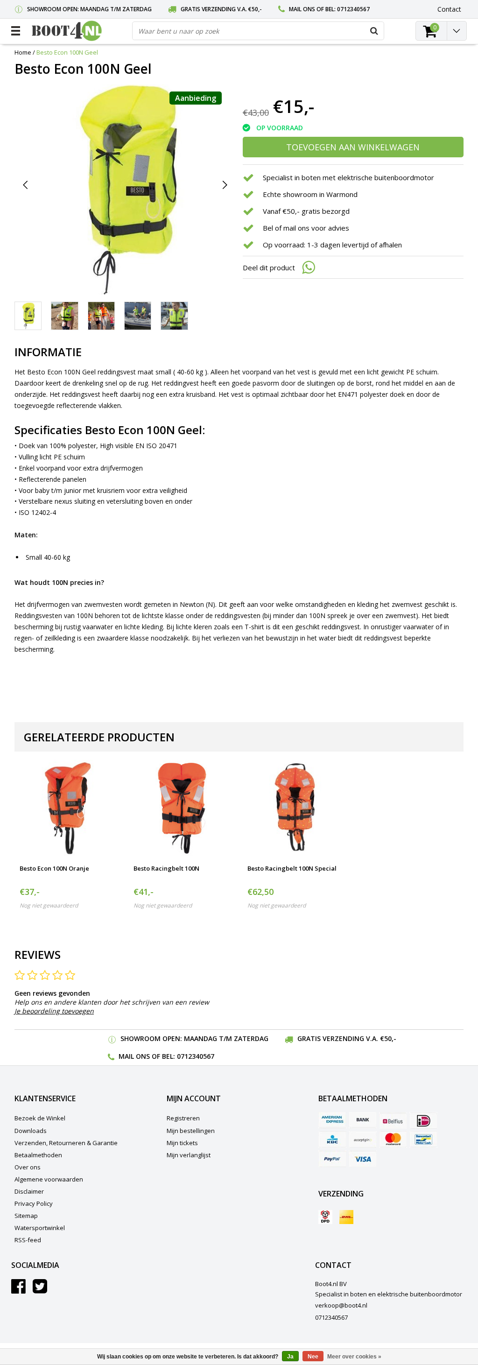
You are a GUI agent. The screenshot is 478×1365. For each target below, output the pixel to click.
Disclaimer (29, 1191)
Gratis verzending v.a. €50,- (221, 9)
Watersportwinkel (39, 1228)
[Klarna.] (363, 1139)
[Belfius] (393, 1120)
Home (22, 52)
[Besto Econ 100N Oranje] (68, 808)
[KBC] (332, 1139)
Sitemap (26, 1215)
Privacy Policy (33, 1203)
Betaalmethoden (38, 1155)
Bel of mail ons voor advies (306, 227)
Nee (313, 1356)
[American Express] (332, 1120)
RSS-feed (27, 1240)
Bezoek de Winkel (39, 1118)
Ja (290, 1356)
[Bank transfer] (363, 1120)
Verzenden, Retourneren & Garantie (66, 1143)
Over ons (27, 1167)
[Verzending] (325, 1217)
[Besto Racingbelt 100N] (182, 808)
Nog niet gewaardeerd (49, 905)
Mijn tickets (182, 1143)
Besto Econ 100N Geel (67, 52)
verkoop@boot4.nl (341, 1305)
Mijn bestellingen (191, 1130)
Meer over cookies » (354, 1356)
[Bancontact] (423, 1139)
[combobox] (258, 31)
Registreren (183, 1118)
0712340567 (353, 9)
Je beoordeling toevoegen (54, 1010)
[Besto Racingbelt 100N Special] (295, 808)
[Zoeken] (374, 30)
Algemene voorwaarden (48, 1179)
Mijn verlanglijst (189, 1155)
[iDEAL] (423, 1120)
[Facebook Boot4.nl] (18, 1290)
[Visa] (363, 1158)
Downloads (30, 1130)
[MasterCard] (393, 1139)
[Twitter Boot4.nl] (40, 1290)
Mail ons (302, 9)
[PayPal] (332, 1158)
